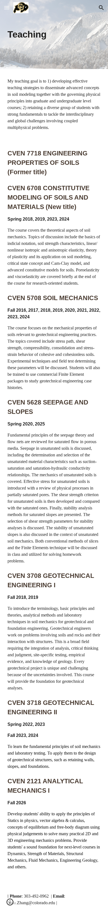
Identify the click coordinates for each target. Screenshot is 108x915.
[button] (6, 7)
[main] (54, 34)
